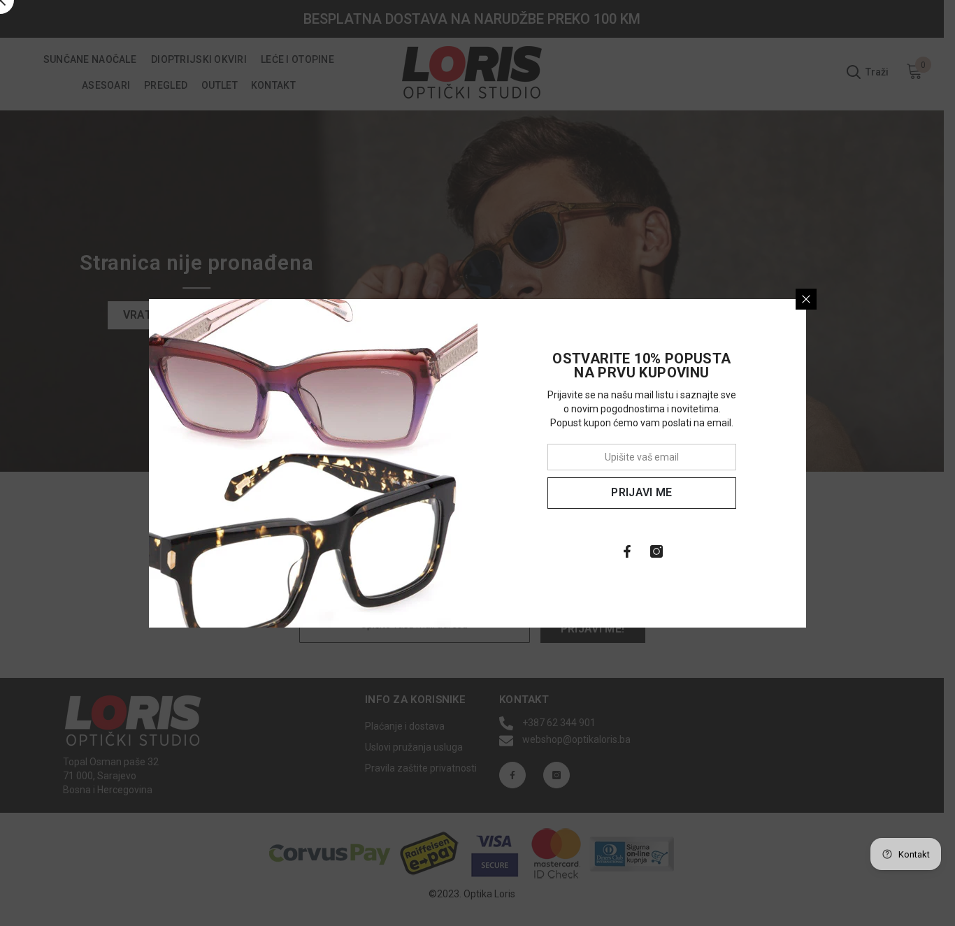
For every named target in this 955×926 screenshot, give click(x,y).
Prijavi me (641, 492)
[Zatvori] (806, 299)
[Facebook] (627, 551)
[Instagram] (656, 551)
